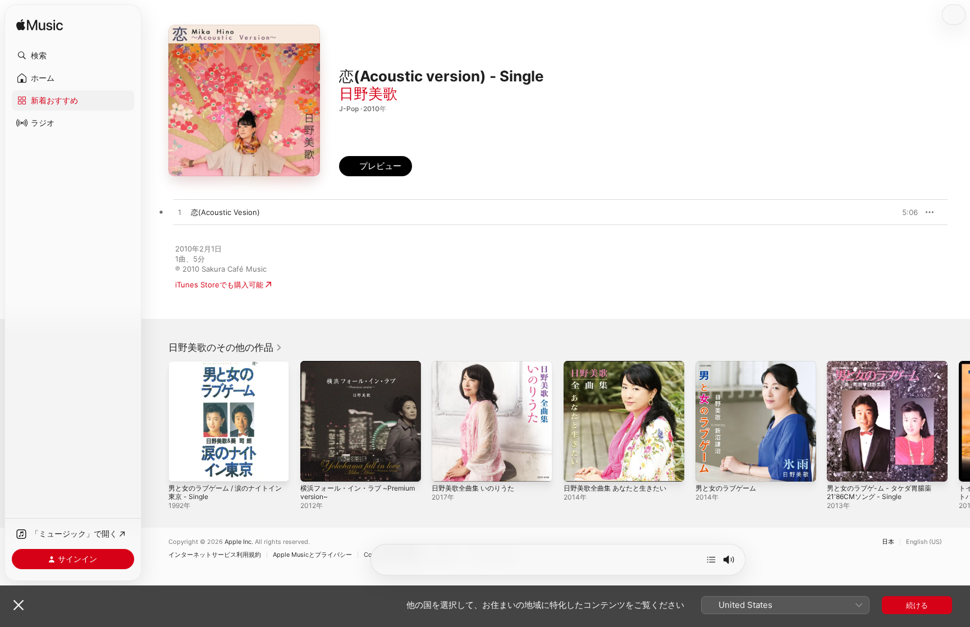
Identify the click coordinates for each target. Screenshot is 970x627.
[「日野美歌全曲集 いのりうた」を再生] (445, 467)
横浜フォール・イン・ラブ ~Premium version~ (344, 370)
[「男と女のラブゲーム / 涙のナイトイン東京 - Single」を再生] (182, 467)
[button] (73, 55)
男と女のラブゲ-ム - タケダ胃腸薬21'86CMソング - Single (883, 370)
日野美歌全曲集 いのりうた (476, 365)
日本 (888, 542)
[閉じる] (18, 605)
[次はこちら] (711, 559)
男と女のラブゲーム (728, 365)
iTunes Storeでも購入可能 (219, 284)
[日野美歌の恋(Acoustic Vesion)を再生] (179, 213)
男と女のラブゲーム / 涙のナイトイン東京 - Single (226, 370)
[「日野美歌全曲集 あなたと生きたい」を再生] (577, 467)
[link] (225, 347)
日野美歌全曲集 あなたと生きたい (619, 365)
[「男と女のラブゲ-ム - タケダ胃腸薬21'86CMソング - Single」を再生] (840, 467)
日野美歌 (368, 93)
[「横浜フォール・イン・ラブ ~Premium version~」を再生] (314, 467)
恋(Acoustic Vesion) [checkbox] (225, 212)
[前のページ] (157, 421)
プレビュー (904, 212)
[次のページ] (959, 421)
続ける (917, 605)
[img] (39, 25)
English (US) (924, 542)
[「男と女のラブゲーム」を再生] (709, 467)
